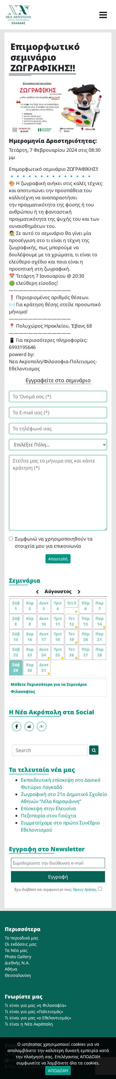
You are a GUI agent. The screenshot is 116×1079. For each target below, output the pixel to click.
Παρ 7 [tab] (99, 606)
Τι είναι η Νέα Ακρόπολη (29, 1024)
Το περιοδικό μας (21, 938)
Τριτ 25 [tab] (58, 652)
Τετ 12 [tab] (71, 621)
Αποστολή (58, 559)
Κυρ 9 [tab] (30, 621)
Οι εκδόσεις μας (21, 944)
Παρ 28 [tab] (99, 652)
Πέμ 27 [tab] (86, 652)
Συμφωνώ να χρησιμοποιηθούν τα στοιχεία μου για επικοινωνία (54, 542)
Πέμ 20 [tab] (86, 636)
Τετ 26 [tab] (71, 652)
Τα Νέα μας (16, 950)
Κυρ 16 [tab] (30, 636)
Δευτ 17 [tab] (43, 636)
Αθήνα (11, 969)
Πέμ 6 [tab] (86, 606)
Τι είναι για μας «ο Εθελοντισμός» (38, 1017)
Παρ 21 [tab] (99, 636)
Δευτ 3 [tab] (43, 606)
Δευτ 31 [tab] (43, 667)
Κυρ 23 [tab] (30, 652)
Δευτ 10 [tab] (43, 621)
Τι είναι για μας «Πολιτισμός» (34, 1011)
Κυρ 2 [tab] (30, 606)
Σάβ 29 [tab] (16, 667)
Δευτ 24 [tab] (43, 652)
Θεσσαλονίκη (18, 975)
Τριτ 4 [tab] (58, 606)
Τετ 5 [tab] (71, 603)
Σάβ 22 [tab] (16, 652)
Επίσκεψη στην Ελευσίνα (48, 808)
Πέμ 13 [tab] (86, 621)
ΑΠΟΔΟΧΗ (58, 1070)
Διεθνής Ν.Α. (17, 963)
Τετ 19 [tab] (71, 636)
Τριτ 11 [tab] (58, 621)
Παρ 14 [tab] (99, 621)
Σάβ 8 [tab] (16, 621)
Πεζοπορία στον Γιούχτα (48, 815)
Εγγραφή (58, 876)
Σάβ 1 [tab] (16, 606)
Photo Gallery (18, 956)
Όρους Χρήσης (84, 889)
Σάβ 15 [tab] (16, 636)
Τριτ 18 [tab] (58, 636)
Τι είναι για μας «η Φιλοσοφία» (35, 1005)
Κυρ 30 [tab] (30, 667)
